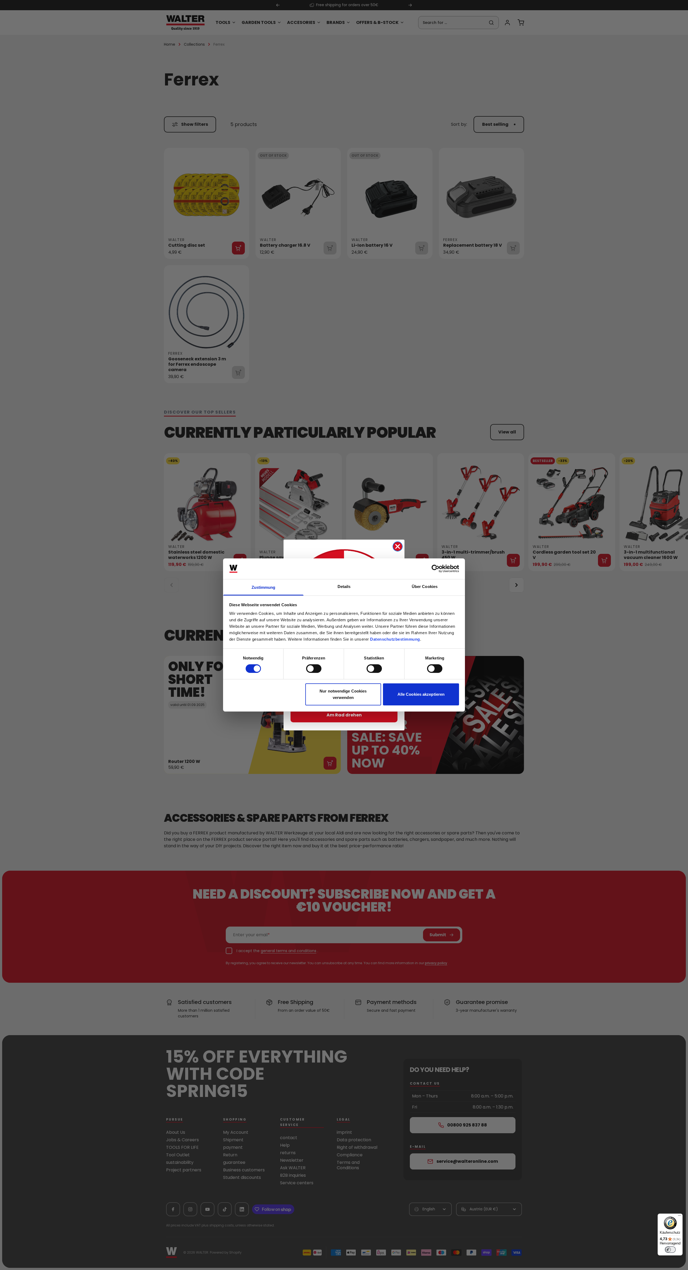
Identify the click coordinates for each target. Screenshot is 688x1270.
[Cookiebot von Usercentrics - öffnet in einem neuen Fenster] (435, 569)
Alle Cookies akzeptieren (421, 694)
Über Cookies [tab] (425, 586)
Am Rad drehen (344, 715)
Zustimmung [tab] (263, 587)
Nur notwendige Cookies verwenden (343, 694)
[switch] (313, 668)
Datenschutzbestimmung (395, 639)
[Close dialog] (397, 546)
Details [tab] (344, 586)
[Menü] (679, 1217)
